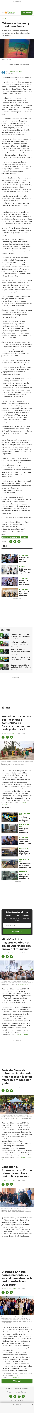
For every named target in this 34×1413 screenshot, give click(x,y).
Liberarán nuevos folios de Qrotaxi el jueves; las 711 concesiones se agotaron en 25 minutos (21, 660)
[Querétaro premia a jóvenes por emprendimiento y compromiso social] (10, 581)
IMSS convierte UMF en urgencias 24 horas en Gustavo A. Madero (25, 574)
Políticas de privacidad (21, 1389)
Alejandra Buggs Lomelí (15, 71)
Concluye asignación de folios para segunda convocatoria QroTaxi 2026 (25, 821)
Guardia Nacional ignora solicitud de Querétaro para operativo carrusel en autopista (21, 668)
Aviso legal (8, 1389)
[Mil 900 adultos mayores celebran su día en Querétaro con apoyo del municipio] (17, 970)
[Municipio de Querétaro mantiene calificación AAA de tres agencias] (10, 593)
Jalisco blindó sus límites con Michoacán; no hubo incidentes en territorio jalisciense (20, 652)
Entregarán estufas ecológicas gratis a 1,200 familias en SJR (25, 832)
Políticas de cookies (13, 1392)
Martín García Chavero (10, 733)
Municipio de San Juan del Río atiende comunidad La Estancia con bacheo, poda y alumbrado (17, 723)
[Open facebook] (10, 1396)
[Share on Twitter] (14, 541)
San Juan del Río (24, 813)
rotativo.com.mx (22, 984)
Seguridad (23, 848)
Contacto (24, 1392)
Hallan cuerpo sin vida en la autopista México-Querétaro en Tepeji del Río (25, 856)
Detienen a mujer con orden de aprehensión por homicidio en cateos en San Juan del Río (21, 637)
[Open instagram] (19, 1396)
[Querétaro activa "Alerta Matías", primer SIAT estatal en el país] (10, 840)
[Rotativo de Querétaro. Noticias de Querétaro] (11, 12)
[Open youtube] (23, 1396)
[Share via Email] (18, 541)
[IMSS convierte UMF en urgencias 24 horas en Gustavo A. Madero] (10, 570)
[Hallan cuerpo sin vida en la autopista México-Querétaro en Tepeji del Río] (10, 852)
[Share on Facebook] (10, 541)
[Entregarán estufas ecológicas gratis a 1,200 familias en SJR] (10, 829)
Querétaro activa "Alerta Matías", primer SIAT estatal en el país (25, 843)
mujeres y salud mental (10, 537)
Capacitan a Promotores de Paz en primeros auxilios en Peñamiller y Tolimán (17, 1171)
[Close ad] (32, 1404)
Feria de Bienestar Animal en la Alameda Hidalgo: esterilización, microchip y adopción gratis (17, 1077)
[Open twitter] (14, 1396)
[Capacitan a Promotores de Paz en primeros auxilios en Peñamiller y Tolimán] (17, 1197)
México (22, 566)
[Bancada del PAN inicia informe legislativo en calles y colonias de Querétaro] (10, 558)
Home (4, 18)
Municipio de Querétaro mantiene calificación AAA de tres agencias (25, 596)
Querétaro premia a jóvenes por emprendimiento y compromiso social (25, 585)
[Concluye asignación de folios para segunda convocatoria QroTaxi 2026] (10, 817)
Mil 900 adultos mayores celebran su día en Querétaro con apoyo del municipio (16, 944)
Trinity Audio (19, 64)
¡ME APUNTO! (17, 931)
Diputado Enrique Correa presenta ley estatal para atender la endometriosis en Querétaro (17, 1278)
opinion (24, 537)
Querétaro (23, 555)
